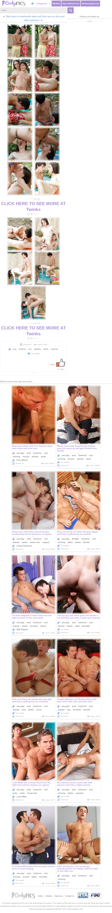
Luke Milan (22, 796)
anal (14, 349)
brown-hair (35, 542)
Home (40, 896)
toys (24, 709)
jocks (15, 793)
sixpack (45, 542)
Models (56, 3)
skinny (43, 626)
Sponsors (58, 896)
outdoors (37, 349)
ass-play (20, 453)
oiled (77, 626)
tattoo (34, 877)
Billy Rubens (22, 629)
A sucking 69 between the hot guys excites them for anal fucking (33, 867)
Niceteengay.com (90, 3)
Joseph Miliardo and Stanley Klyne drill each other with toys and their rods (76, 700)
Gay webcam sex (71, 3)
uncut (38, 709)
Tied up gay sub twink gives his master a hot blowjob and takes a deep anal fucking (78, 616)
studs (43, 456)
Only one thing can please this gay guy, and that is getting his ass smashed (32, 700)
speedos (80, 793)
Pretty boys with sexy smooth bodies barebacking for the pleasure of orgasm (31, 533)
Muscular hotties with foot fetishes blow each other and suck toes (32, 447)
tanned (86, 709)
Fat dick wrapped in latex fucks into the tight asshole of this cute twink (32, 616)
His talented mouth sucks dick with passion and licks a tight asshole (74, 783)
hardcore (22, 349)
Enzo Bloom (22, 460)
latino (70, 542)
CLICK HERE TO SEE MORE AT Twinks (33, 206)
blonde (86, 542)
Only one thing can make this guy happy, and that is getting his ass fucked (77, 533)
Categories (42, 3)
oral (30, 349)
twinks (45, 349)
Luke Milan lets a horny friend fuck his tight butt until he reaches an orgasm (31, 783)
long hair (54, 349)
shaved (35, 456)
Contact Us (69, 896)
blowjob (75, 539)
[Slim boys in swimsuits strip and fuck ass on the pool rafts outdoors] (19, 41)
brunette (34, 626)
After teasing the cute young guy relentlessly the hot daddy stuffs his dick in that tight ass (77, 868)
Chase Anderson (24, 546)
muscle (26, 456)
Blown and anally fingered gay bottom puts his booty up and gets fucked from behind (77, 448)
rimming (16, 456)
